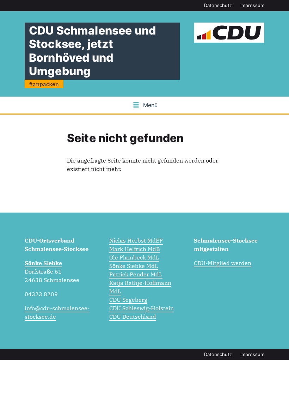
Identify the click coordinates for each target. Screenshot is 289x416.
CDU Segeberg (128, 299)
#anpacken (44, 83)
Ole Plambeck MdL (134, 257)
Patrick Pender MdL (135, 274)
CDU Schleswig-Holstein (141, 308)
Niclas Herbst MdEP (136, 240)
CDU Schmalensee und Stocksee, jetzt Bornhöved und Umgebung (92, 51)
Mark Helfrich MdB (134, 248)
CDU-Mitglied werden (222, 263)
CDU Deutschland (132, 316)
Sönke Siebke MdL (133, 265)
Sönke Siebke (43, 263)
